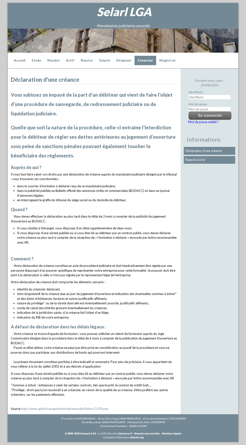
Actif (70, 60)
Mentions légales (171, 433)
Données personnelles (147, 433)
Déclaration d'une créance (203, 151)
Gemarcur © (125, 433)
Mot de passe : (198, 104)
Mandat (53, 60)
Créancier (145, 60)
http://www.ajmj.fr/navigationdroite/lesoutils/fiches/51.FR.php (64, 409)
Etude (36, 60)
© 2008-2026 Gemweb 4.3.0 (80, 433)
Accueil (19, 60)
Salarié (104, 60)
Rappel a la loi (195, 160)
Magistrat (167, 60)
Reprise (87, 60)
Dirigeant (123, 60)
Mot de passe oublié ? (203, 122)
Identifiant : (196, 92)
